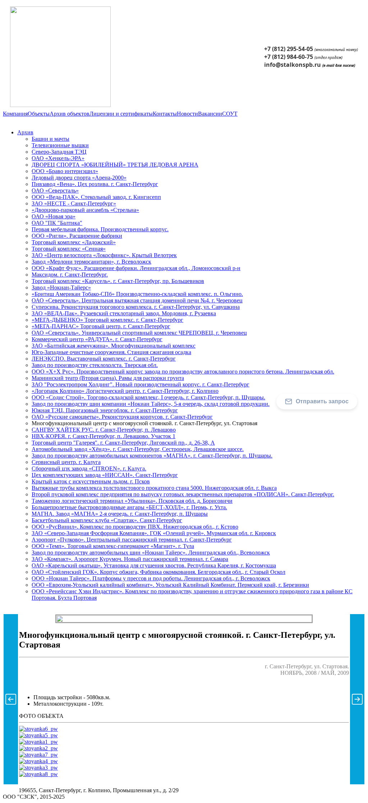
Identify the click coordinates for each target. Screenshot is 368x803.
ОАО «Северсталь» (55, 190)
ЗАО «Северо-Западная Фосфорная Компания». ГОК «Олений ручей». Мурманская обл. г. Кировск (154, 533)
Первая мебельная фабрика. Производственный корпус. (100, 229)
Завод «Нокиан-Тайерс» (61, 287)
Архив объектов (69, 114)
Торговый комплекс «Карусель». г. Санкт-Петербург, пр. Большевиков (118, 281)
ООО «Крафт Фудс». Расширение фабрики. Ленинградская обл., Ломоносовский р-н (136, 268)
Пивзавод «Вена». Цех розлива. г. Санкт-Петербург (95, 184)
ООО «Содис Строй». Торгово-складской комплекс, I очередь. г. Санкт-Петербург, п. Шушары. (148, 397)
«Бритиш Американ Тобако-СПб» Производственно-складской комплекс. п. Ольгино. (137, 294)
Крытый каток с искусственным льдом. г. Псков (91, 481)
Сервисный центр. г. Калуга (66, 462)
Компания (15, 114)
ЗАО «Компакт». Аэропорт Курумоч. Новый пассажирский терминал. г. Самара (130, 559)
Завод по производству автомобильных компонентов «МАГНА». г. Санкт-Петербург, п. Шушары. (152, 455)
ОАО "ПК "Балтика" (57, 223)
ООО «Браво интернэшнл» (65, 171)
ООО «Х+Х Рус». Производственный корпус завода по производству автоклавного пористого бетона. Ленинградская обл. (183, 371)
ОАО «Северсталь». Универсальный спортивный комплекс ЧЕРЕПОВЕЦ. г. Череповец (139, 333)
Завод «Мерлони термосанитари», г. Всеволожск (91, 262)
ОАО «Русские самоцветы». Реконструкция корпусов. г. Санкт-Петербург (122, 417)
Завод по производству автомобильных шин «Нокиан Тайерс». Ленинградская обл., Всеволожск (151, 552)
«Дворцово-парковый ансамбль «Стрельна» (85, 210)
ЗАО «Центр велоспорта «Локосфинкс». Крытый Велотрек (104, 255)
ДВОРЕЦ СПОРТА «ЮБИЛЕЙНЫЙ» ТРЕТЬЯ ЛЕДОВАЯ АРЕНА (115, 165)
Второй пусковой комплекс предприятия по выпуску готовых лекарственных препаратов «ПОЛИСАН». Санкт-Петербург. (183, 494)
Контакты (165, 114)
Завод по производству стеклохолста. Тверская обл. (95, 365)
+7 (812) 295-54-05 (288, 49)
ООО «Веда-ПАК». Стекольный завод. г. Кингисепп (96, 197)
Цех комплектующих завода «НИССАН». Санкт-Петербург (105, 475)
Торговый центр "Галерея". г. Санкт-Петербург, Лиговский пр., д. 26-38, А (123, 443)
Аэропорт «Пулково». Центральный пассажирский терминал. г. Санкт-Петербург (132, 540)
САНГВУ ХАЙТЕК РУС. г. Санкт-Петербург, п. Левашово (104, 430)
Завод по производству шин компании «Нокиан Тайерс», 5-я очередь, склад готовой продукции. (151, 404)
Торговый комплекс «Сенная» (69, 249)
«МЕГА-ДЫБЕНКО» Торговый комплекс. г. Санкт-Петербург (107, 320)
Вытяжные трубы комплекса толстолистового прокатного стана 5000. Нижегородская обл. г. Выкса (154, 488)
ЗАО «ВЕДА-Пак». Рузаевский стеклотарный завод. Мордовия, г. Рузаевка (124, 313)
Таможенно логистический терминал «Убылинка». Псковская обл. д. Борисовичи (132, 501)
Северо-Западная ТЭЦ (59, 152)
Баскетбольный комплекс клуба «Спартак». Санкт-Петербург (107, 520)
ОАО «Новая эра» (53, 216)
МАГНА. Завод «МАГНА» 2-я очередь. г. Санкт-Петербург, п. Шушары (120, 514)
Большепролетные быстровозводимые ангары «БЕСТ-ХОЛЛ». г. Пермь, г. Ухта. (129, 507)
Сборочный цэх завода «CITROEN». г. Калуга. (89, 468)
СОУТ (230, 114)
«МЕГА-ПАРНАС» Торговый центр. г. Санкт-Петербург (101, 326)
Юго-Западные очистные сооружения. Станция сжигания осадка (111, 352)
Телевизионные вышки (60, 145)
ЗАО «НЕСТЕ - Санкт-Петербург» (74, 203)
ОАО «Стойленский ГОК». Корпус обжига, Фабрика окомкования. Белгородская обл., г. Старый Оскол (158, 572)
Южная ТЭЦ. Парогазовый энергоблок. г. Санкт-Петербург (105, 410)
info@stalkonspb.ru (292, 65)
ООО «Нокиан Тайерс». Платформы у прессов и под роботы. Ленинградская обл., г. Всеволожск (151, 578)
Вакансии (210, 114)
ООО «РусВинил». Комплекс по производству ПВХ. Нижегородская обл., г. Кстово (135, 527)
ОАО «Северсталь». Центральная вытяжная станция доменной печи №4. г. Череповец (137, 300)
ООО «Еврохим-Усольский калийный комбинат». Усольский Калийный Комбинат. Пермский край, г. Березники (170, 585)
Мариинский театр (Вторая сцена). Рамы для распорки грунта (108, 378)
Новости (187, 114)
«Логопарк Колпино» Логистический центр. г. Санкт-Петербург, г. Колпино (125, 391)
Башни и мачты (50, 139)
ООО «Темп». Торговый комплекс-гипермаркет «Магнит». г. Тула (113, 546)
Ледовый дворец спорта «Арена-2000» (79, 178)
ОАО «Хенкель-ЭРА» (58, 158)
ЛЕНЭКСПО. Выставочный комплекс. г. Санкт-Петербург (104, 359)
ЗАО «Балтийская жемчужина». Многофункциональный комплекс (114, 346)
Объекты (39, 114)
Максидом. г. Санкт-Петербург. (70, 274)
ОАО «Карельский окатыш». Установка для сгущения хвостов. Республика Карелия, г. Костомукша (154, 565)
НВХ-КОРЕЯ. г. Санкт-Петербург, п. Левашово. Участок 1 (103, 436)
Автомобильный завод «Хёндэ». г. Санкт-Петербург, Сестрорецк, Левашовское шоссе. (138, 449)
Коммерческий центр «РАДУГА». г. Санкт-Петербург (97, 339)
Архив (25, 132)
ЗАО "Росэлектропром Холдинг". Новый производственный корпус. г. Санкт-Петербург (140, 384)
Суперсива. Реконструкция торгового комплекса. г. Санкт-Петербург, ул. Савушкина (136, 307)
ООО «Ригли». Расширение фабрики (77, 236)
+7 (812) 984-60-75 (288, 57)
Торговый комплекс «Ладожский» (74, 242)
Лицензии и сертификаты (121, 114)
